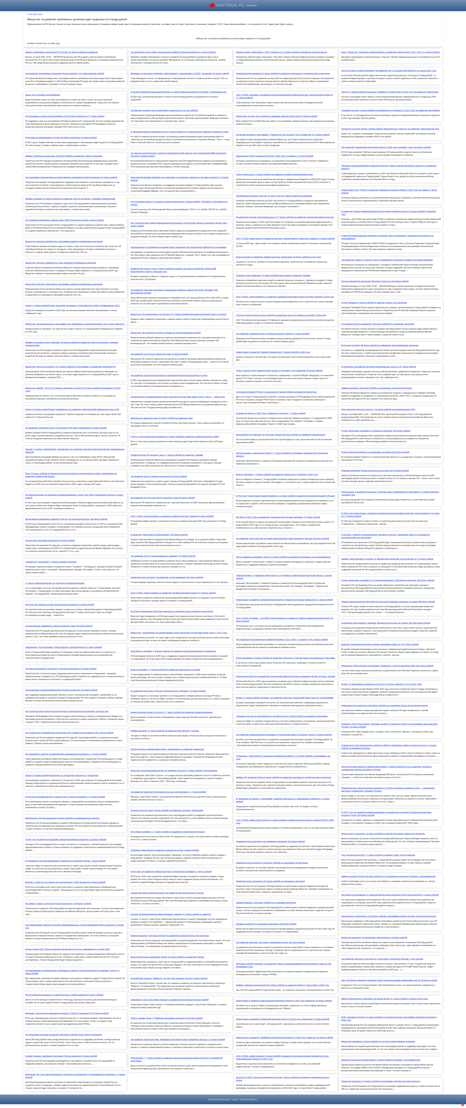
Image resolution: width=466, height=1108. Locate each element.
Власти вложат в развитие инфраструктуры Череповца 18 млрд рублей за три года (278, 257)
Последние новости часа (218, 1099)
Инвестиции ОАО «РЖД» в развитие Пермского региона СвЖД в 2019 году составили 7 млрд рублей (389, 191)
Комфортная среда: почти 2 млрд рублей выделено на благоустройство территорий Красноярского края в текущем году (173, 270)
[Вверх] (462, 1104)
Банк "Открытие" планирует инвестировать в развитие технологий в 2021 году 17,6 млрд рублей (390, 52)
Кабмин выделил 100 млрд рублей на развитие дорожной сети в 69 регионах (170, 935)
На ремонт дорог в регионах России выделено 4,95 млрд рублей (58, 903)
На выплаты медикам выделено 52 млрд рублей (50, 540)
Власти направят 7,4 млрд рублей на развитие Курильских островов (165, 669)
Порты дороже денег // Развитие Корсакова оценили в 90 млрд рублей (167, 1018)
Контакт (235, 1099)
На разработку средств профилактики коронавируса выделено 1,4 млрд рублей (66, 754)
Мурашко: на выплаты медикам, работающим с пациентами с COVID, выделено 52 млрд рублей (180, 73)
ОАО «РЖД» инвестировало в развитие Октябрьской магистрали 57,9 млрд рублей (173, 593)
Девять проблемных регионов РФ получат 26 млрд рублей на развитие (61, 52)
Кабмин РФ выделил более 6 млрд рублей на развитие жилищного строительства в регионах (283, 777)
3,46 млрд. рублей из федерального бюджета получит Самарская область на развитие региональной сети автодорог (385, 536)
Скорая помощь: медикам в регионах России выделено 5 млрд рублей (61, 1056)
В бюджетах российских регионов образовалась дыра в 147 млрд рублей (378, 367)
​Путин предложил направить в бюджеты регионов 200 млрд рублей (375, 431)
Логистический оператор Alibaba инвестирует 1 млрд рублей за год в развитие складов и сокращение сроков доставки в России (386, 768)
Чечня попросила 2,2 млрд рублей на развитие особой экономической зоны (274, 174)
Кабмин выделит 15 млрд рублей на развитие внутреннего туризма (165, 731)
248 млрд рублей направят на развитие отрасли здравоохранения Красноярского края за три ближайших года (283, 965)
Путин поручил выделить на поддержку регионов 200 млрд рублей (375, 452)
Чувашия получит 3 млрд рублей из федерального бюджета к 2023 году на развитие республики (390, 110)
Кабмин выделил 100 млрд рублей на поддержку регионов (266, 902)
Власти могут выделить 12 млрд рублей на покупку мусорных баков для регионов (383, 834)
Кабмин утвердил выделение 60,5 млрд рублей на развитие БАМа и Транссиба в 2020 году (282, 985)
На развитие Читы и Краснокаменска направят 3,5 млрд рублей (163, 556)
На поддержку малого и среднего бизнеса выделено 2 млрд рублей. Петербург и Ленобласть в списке (179, 203)
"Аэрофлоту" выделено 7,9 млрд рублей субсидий (50, 562)
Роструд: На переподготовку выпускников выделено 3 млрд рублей (59, 604)
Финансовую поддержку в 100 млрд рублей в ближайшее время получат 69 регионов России (388, 916)
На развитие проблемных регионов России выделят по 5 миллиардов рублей (64, 73)
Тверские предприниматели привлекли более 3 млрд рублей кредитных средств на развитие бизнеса (388, 167)
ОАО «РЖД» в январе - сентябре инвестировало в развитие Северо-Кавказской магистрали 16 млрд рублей (284, 619)
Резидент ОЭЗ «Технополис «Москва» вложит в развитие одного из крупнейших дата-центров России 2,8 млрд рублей (389, 725)
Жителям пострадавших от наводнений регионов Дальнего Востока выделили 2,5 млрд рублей (390, 895)
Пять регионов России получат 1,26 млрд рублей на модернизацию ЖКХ (378, 409)
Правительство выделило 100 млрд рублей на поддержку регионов (270, 881)
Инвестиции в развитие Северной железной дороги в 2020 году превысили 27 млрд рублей (282, 1019)
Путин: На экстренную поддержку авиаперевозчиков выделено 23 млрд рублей (65, 839)
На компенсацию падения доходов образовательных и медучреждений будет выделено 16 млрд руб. (74, 926)
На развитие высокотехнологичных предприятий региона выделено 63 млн (169, 375)
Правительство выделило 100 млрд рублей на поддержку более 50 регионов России (384, 705)
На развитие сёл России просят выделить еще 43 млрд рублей (163, 498)
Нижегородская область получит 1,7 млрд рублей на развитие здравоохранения (171, 712)
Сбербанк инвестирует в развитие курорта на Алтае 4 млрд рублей (165, 850)
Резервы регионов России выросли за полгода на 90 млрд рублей (375, 470)
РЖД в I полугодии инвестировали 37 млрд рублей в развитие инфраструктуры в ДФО (175, 436)
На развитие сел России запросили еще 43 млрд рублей (159, 354)
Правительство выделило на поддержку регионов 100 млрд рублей (270, 841)
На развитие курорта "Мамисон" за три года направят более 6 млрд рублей (169, 978)
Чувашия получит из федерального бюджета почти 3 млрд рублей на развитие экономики (282, 716)
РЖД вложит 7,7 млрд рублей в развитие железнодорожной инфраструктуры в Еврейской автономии (176, 1059)
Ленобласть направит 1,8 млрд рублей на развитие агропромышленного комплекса (173, 651)
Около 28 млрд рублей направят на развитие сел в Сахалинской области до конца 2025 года (388, 70)
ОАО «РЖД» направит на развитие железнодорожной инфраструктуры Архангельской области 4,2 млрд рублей (284, 96)
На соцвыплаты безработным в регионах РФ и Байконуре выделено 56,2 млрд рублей (69, 733)
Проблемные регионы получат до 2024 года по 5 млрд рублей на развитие (274, 196)
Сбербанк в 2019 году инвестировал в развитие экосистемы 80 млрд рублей (170, 1000)
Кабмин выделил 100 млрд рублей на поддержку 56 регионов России (376, 388)
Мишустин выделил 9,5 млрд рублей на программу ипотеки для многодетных (380, 1081)
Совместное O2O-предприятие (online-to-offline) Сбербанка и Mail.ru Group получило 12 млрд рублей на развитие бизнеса (388, 747)
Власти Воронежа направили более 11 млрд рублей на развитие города (167, 957)
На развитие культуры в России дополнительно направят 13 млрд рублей (168, 691)
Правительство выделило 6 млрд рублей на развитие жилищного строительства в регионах (283, 73)
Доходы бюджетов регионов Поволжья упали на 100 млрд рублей (374, 281)
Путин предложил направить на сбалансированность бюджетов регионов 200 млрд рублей (387, 580)
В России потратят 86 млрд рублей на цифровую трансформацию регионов (379, 345)
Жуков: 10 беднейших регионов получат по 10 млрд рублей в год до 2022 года (381, 684)
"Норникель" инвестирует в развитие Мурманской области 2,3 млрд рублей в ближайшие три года (283, 757)
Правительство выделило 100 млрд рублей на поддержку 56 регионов (272, 863)
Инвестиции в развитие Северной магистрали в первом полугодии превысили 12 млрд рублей (284, 600)
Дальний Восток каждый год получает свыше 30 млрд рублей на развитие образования (280, 434)
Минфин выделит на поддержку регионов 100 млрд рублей (266, 924)
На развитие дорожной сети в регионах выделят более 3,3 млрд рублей (272, 334)
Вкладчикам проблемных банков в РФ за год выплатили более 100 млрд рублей (66, 519)
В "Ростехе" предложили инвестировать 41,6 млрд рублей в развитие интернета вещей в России (285, 496)
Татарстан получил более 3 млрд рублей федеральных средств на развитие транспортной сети (390, 129)
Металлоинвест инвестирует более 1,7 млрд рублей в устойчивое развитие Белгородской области (282, 454)
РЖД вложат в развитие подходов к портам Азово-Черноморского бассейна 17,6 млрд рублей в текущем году (390, 493)
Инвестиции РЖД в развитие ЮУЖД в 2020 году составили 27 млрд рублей (274, 156)
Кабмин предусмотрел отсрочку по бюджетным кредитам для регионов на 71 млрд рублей (387, 559)
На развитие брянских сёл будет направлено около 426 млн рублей (270, 942)
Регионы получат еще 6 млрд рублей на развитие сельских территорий (167, 810)
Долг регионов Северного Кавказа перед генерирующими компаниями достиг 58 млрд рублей (389, 980)
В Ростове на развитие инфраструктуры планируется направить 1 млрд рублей (171, 871)
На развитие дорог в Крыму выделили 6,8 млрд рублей (159, 476)
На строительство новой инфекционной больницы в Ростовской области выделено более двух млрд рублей (179, 224)
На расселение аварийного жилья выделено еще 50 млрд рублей (58, 626)
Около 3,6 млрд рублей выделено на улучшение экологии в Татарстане (61, 775)
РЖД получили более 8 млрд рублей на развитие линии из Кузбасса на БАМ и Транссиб (281, 315)
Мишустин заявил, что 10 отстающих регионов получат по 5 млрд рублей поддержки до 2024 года (72, 389)
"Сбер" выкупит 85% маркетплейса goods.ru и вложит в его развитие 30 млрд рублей (279, 370)
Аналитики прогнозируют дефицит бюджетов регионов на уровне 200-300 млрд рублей (385, 623)
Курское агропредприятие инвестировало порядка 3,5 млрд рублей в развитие (171, 914)
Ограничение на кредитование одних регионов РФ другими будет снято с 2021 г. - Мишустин (178, 397)
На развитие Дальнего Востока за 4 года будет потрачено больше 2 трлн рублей (382, 959)
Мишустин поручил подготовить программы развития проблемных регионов (64, 284)
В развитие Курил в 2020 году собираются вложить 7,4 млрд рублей (270, 413)
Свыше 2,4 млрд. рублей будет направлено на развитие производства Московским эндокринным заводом (74, 450)
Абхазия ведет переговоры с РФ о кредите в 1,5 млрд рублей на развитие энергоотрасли (281, 52)
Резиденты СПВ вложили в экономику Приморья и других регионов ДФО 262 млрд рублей (387, 666)
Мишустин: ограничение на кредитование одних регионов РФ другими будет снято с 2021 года (179, 633)
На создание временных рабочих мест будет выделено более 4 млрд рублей (64, 220)
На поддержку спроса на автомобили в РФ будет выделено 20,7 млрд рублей (64, 116)
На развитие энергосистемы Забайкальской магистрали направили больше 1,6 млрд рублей (178, 1039)
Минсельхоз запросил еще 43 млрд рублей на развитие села (162, 418)
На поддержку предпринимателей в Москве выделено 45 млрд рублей (61, 690)
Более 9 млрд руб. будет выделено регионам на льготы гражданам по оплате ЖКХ (67, 949)
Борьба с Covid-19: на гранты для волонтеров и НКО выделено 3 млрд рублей (65, 882)
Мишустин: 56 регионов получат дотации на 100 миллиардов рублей (166, 333)
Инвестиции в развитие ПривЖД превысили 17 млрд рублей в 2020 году (273, 352)
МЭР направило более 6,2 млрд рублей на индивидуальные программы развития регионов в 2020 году (389, 1018)
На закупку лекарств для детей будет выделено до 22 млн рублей (164, 110)
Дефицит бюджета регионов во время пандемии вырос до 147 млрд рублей (380, 644)
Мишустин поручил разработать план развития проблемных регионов (60, 263)
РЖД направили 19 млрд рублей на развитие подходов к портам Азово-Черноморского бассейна (285, 658)
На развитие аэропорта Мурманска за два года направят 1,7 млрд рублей (168, 792)
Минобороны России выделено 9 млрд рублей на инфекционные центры (62, 818)
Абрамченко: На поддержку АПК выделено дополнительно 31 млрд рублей (63, 647)
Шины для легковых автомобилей (42, 95)
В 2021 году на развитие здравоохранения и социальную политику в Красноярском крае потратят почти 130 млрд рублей (386, 813)
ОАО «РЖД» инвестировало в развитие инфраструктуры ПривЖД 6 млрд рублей (172, 516)
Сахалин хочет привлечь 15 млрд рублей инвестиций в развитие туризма (273, 275)
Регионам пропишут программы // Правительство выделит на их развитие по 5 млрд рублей (283, 134)
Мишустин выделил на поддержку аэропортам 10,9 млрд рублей (374, 937)
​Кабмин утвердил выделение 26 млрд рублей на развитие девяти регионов (63, 156)
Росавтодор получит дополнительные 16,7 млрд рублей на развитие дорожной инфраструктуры (285, 217)
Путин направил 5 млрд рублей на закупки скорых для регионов (374, 302)
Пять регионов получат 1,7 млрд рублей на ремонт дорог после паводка (378, 855)
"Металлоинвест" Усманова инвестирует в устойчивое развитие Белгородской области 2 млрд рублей (284, 577)
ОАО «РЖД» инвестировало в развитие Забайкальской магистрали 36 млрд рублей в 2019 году (285, 297)
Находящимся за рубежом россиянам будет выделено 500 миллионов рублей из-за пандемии (178, 247)
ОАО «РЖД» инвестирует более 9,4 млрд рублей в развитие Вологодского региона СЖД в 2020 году (285, 821)
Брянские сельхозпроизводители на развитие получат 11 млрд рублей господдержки (174, 770)
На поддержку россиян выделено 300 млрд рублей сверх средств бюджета (63, 1034)
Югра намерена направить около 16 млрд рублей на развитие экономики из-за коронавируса (283, 557)
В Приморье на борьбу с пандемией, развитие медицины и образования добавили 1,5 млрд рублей (283, 800)
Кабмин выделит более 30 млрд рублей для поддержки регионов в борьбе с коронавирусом (388, 876)
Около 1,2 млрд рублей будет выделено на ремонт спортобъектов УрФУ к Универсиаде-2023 (72, 305)
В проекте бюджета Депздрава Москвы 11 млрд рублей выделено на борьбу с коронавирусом (178, 92)
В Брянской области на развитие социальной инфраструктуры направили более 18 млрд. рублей (285, 676)
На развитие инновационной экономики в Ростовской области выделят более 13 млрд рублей (284, 734)
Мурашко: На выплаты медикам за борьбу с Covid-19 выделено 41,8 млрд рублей (66, 1013)
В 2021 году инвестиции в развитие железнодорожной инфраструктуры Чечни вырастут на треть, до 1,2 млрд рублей (390, 514)
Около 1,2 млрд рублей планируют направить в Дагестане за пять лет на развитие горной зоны (390, 92)
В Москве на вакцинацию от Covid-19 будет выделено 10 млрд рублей (61, 137)
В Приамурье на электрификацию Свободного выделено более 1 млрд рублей (65, 861)
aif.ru (58, 43)
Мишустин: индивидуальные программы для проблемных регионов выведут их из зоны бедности (75, 324)
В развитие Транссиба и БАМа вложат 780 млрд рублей (159, 534)
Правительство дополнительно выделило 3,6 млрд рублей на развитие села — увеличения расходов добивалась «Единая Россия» (388, 789)
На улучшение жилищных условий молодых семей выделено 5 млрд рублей (64, 995)
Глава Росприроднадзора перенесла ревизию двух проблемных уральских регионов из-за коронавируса (387, 237)
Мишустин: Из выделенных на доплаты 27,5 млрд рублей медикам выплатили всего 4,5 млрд (178, 314)
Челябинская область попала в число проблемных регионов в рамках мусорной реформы (387, 260)
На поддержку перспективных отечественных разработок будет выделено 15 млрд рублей (71, 177)
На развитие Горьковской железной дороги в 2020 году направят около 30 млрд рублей (386, 147)
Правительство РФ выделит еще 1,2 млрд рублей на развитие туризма (167, 455)
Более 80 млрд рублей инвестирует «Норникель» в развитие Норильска (167, 749)
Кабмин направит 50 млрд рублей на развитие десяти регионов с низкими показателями (70, 199)
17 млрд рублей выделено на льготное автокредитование (54, 583)
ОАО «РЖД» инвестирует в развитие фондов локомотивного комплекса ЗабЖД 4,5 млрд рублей (285, 238)
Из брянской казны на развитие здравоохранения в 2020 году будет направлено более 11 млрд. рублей (74, 496)
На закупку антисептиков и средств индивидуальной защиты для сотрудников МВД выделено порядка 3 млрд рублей (178, 154)
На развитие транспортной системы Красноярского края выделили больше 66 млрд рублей (282, 538)
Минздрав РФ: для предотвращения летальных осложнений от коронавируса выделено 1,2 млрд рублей (75, 1076)
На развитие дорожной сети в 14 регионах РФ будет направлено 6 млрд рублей (66, 428)
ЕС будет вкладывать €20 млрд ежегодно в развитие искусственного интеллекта (172, 611)
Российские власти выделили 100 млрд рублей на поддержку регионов (377, 324)
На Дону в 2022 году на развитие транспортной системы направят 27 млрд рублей (278, 517)
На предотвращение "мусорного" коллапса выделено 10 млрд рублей (60, 668)
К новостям (251, 5)
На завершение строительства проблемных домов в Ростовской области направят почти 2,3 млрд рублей (72, 972)
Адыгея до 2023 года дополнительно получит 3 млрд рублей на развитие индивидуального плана (282, 1079)
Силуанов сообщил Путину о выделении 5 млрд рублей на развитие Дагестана (276, 392)
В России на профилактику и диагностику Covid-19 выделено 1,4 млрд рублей (65, 797)
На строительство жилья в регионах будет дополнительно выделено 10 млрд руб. (67, 711)
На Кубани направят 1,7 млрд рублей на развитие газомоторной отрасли (168, 832)
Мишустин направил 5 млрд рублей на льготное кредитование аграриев (378, 1041)
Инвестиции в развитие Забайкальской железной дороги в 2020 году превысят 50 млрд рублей (284, 1037)
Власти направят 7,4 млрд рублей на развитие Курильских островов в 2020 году (277, 474)
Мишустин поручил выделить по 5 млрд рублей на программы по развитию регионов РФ (70, 367)
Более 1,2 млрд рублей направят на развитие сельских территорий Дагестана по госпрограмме (284, 698)
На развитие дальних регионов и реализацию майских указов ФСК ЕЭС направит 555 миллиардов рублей (174, 291)
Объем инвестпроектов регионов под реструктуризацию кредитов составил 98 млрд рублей (388, 601)
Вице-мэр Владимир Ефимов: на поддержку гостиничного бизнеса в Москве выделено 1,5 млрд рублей (180, 179)
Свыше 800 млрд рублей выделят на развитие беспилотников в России (167, 893)
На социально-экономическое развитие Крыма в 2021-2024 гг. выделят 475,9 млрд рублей (282, 639)
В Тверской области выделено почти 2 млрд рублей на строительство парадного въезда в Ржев (180, 132)
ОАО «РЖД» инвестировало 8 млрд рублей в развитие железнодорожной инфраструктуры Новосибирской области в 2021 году (282, 1057)
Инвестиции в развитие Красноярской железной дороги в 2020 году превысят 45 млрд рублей (284, 1001)
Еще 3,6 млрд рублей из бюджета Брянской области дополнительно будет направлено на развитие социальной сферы (71, 475)
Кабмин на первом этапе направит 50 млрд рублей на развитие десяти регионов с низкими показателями (71, 344)
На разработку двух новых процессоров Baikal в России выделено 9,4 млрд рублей (173, 52)
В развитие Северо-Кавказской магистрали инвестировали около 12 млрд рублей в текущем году (388, 213)
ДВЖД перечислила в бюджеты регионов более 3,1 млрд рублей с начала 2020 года (384, 999)
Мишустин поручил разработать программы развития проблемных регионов (64, 241)
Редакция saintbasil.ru (249, 1099)
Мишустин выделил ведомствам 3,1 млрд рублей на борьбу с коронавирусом (380, 1060)
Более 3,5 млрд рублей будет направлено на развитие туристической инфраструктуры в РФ (72, 409)
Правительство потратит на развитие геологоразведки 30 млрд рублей (167, 577)
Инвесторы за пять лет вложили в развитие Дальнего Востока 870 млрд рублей (276, 116)
